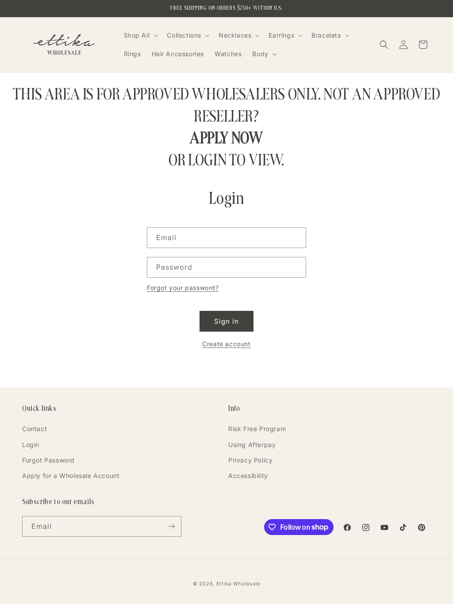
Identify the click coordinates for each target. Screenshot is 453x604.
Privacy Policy (250, 460)
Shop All (137, 35)
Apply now (226, 137)
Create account (226, 344)
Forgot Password (48, 460)
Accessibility (248, 475)
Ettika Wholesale (238, 584)
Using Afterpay (252, 444)
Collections (184, 35)
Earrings (281, 35)
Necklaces (235, 35)
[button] (140, 35)
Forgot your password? (183, 287)
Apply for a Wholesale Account (70, 475)
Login (30, 444)
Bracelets (326, 35)
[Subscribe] (171, 526)
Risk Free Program (257, 428)
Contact (34, 428)
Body (260, 53)
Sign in (226, 321)
